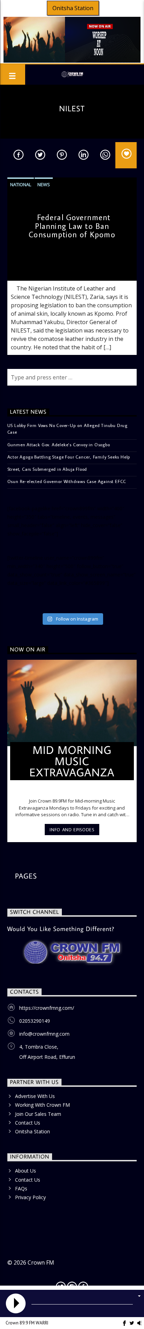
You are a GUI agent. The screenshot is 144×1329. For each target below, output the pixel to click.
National (20, 184)
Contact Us (27, 1122)
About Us (25, 1170)
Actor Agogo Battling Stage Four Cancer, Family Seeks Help (69, 457)
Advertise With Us (35, 1096)
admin (19, 269)
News (43, 184)
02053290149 (34, 1020)
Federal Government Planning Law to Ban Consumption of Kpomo (72, 225)
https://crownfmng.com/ (46, 1008)
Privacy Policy (30, 1197)
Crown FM (41, 1262)
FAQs (21, 1188)
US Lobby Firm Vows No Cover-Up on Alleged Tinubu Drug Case (67, 428)
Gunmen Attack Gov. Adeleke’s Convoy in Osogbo (58, 444)
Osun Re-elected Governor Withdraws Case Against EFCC (67, 481)
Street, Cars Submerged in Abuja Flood (47, 469)
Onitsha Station (72, 8)
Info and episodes (72, 829)
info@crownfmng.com (44, 1033)
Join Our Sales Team (38, 1114)
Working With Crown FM (42, 1104)
